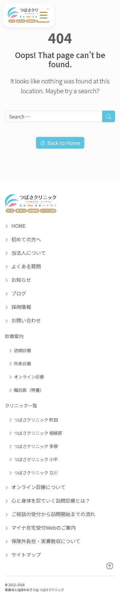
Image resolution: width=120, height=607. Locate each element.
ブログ (18, 293)
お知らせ (20, 279)
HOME (18, 225)
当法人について (28, 252)
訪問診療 (22, 350)
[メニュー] (44, 15)
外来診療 (22, 363)
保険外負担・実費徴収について (45, 541)
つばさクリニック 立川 (36, 472)
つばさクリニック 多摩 (36, 446)
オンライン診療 (29, 377)
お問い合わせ (25, 320)
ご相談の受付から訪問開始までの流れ (52, 514)
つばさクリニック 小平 (36, 459)
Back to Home (63, 142)
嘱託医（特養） (29, 390)
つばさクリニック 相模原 (38, 433)
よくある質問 (25, 266)
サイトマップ (25, 554)
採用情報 (20, 306)
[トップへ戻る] (109, 565)
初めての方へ (25, 239)
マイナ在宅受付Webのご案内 (43, 527)
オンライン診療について (38, 487)
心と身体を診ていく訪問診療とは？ (50, 500)
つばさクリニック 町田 (36, 420)
